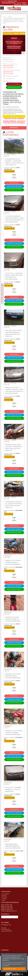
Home (4, 17)
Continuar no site (10, 968)
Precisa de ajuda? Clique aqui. (2, 294)
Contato (4, 898)
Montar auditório (14, 87)
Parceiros (4, 897)
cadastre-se (17, 4)
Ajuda (24, 4)
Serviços (4, 895)
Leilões (10, 17)
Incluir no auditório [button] (14, 190)
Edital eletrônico (14, 84)
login (23, 2)
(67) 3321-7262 (8, 904)
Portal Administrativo (8, 2)
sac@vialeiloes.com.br (11, 911)
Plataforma (14, 971)
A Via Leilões (5, 894)
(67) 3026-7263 (8, 906)
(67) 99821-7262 (9, 909)
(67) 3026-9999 (9, 908)
